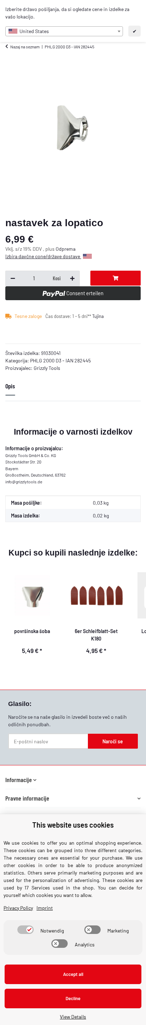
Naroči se (112, 741)
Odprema (65, 249)
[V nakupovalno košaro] (115, 278)
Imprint (44, 908)
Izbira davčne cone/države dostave (43, 256)
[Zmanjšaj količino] (13, 278)
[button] (20, 780)
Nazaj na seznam (25, 46)
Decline (73, 998)
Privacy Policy (18, 908)
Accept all (73, 974)
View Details (73, 1017)
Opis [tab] (10, 386)
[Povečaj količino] (72, 278)
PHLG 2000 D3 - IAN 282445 (60, 360)
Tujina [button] (98, 316)
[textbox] (64, 31)
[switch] (25, 929)
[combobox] (64, 31)
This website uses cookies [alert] (73, 824)
